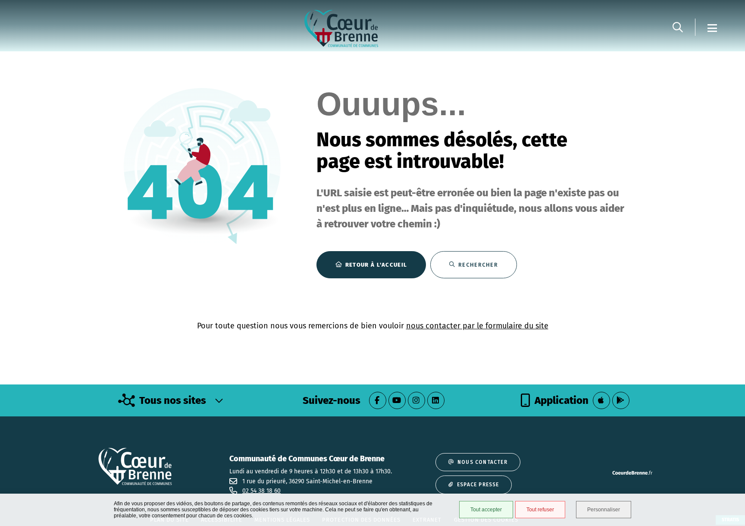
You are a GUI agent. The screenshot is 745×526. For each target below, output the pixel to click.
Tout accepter (486, 510)
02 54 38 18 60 (261, 491)
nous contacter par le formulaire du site (477, 326)
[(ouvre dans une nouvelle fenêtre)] (377, 400)
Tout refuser (540, 510)
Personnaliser (603, 510)
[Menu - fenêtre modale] (712, 27)
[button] (677, 27)
